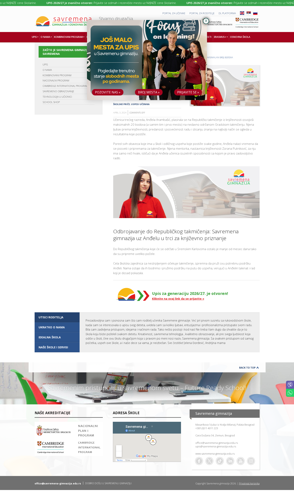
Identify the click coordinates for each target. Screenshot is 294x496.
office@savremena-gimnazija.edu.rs (216, 443)
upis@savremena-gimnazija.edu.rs (215, 446)
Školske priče (121, 104)
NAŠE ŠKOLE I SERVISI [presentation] (53, 347)
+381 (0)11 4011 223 (206, 428)
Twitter (209, 461)
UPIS (45, 64)
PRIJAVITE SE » (188, 92)
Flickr (251, 461)
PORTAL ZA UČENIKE (173, 13)
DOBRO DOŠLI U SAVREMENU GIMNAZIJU (108, 483)
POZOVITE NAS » (107, 92)
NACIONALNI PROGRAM (56, 80)
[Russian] (255, 14)
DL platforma (227, 13)
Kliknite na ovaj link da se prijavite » (178, 299)
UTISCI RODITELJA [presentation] (51, 317)
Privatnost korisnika (249, 483)
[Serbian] (248, 14)
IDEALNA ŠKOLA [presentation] (50, 337)
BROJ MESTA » (149, 92)
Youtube (240, 461)
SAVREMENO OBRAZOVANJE (58, 91)
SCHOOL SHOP (51, 102)
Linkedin (230, 461)
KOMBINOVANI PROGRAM (57, 75)
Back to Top (247, 367)
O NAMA (47, 70)
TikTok (219, 461)
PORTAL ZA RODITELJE (202, 13)
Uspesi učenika (140, 104)
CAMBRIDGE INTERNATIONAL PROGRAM (65, 86)
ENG (242, 13)
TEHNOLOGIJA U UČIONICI (57, 96)
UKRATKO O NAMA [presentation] (52, 327)
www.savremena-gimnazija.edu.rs (215, 453)
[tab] (57, 317)
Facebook (199, 461)
